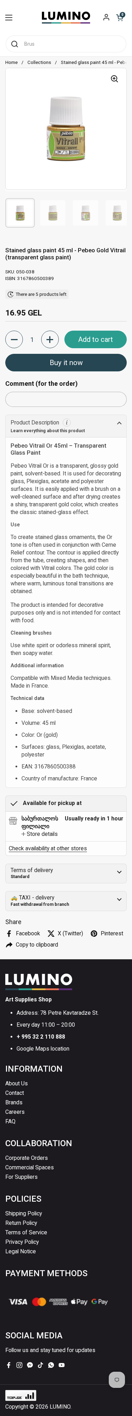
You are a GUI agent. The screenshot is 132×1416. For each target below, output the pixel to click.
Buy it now (66, 362)
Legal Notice (20, 1251)
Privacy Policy (22, 1242)
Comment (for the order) (41, 383)
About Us (16, 1083)
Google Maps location (43, 1048)
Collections (39, 62)
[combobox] (66, 43)
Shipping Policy (23, 1213)
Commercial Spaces (29, 1167)
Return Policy (21, 1223)
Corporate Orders (26, 1158)
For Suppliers (21, 1177)
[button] (120, 18)
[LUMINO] (66, 18)
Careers (15, 1112)
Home (11, 62)
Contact (14, 1093)
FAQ (10, 1121)
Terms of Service (26, 1232)
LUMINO (60, 1406)
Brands (14, 1102)
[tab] (39, 834)
